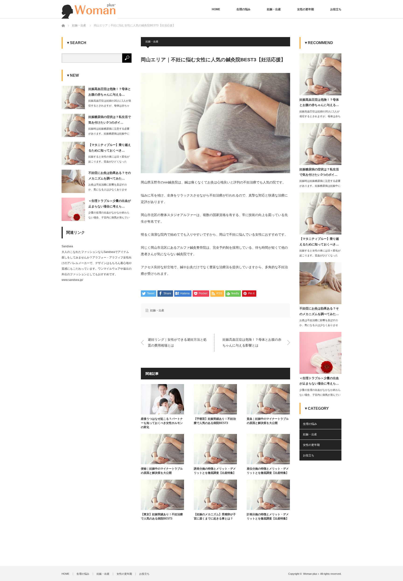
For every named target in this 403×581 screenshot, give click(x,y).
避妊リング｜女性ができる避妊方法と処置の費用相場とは (177, 342)
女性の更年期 (305, 9)
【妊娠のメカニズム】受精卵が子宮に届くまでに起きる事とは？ (215, 516)
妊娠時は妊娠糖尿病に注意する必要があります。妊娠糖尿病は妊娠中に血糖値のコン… (108, 133)
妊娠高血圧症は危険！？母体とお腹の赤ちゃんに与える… (109, 91)
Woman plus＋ (311, 573)
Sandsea (67, 246)
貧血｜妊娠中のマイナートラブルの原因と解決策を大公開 (268, 421)
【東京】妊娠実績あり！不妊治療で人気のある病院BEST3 (162, 516)
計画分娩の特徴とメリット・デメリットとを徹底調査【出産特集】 (268, 516)
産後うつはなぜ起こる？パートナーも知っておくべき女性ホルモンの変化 (162, 423)
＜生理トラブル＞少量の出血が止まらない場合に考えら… (109, 203)
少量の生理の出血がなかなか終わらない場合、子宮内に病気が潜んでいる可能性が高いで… (108, 217)
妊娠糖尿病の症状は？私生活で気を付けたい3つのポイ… (109, 119)
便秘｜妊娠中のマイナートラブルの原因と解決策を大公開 (162, 470)
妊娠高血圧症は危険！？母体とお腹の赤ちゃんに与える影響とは (251, 342)
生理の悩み (243, 9)
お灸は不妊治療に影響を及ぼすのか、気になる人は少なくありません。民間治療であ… (107, 189)
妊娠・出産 (274, 9)
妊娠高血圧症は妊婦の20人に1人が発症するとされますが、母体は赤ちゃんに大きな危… (109, 105)
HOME (216, 9)
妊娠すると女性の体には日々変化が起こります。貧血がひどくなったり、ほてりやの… (108, 161)
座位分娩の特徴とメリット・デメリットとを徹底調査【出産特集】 (268, 470)
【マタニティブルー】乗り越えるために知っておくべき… (109, 147)
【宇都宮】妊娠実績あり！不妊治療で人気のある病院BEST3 (215, 421)
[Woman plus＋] (90, 9)
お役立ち (335, 9)
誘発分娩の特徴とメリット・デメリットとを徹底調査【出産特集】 (215, 470)
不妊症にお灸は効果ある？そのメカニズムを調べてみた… (109, 175)
